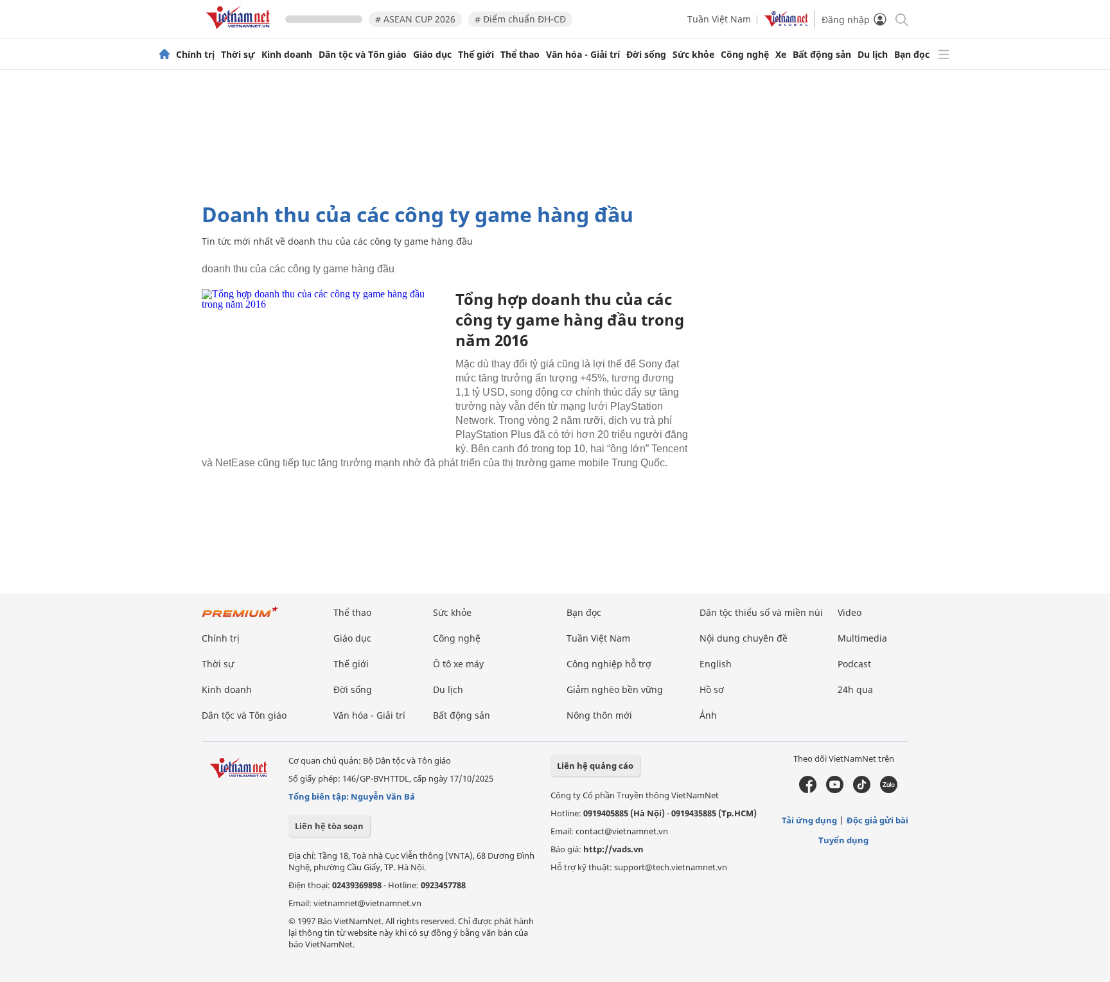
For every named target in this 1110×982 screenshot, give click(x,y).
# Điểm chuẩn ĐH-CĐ (520, 19)
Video (849, 612)
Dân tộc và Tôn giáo (363, 54)
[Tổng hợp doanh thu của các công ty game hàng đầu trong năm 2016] (324, 370)
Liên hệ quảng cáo (595, 765)
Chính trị (195, 54)
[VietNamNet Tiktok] (861, 790)
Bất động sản (822, 54)
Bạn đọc (911, 54)
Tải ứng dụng (809, 820)
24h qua (855, 689)
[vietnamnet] (240, 31)
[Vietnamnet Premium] (240, 618)
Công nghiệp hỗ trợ (609, 664)
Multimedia (862, 638)
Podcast (854, 664)
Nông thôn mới (599, 715)
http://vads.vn (613, 849)
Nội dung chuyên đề (744, 638)
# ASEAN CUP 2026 (415, 19)
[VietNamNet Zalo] (888, 790)
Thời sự (238, 54)
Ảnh (708, 715)
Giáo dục (432, 54)
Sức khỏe (693, 54)
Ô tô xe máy (458, 664)
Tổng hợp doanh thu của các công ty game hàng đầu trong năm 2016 (569, 319)
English (716, 664)
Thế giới (476, 54)
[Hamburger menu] (943, 54)
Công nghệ (745, 54)
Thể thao (520, 54)
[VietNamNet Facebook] (807, 790)
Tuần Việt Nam (719, 19)
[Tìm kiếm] (901, 19)
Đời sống (646, 54)
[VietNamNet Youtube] (834, 790)
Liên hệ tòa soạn (329, 826)
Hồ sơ (712, 689)
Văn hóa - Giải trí (583, 54)
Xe (780, 54)
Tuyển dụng (843, 840)
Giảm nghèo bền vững (615, 689)
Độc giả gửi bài (877, 820)
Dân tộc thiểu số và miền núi (761, 612)
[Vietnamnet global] (786, 23)
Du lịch (873, 54)
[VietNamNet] (164, 54)
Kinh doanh (286, 54)
